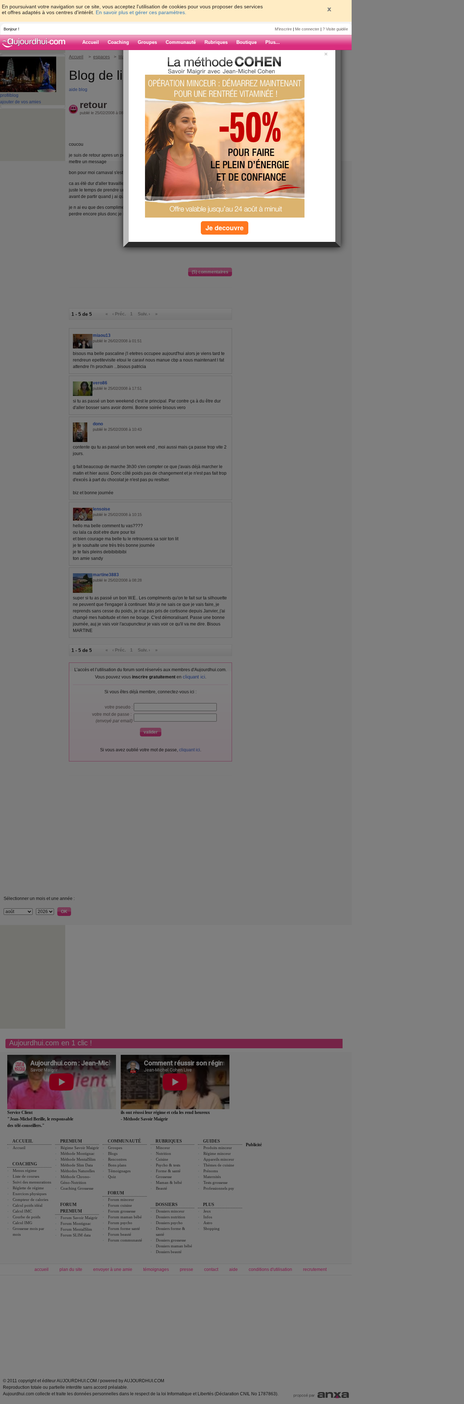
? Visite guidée (335, 29)
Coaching (118, 42)
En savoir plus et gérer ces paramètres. (141, 12)
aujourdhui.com (36, 42)
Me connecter (307, 29)
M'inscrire (283, 29)
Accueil (90, 42)
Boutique (246, 42)
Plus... (272, 42)
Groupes (147, 42)
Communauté (181, 42)
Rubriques (216, 42)
